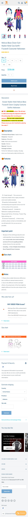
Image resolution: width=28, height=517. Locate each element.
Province (4, 395)
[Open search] (19, 3)
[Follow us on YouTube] (14, 500)
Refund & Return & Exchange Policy (11, 419)
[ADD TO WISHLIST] (14, 90)
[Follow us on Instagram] (8, 500)
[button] (5, 52)
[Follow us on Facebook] (3, 500)
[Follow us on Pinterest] (11, 500)
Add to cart (14, 80)
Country (4, 388)
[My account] (22, 3)
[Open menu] (2, 3)
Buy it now (14, 85)
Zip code (4, 403)
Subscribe (7, 491)
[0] (25, 3)
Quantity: (4, 75)
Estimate (6, 413)
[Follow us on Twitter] (6, 500)
